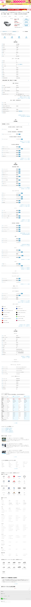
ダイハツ (3, 503)
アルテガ (3, 512)
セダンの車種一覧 (20, 64)
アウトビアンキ (11, 535)
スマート (24, 508)
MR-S (17, 466)
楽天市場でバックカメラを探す (26, 142)
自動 (27, 16)
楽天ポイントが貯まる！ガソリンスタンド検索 (24, 98)
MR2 (24, 466)
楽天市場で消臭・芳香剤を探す (26, 244)
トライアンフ (10, 530)
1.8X (13, 396)
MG (16, 530)
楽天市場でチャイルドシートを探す (25, 158)
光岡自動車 (10, 503)
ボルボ (10, 545)
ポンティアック (18, 517)
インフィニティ (11, 521)
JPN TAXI (3, 466)
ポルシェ (24, 509)
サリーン (17, 518)
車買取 (10, 16)
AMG (2, 508)
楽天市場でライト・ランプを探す (25, 259)
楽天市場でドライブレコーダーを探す (25, 141)
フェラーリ (24, 535)
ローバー (24, 526)
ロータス (17, 526)
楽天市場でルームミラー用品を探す (25, 267)
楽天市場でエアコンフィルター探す (25, 245)
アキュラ (24, 504)
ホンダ (17, 500)
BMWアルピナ (18, 508)
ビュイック (3, 517)
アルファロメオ (4, 535)
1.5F (7, 396)
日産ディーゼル (18, 503)
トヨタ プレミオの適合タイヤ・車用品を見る (7, 430)
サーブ (3, 545)
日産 (9, 500)
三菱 (24, 500)
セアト (10, 555)
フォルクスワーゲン (18, 509)
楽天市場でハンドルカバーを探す (25, 188)
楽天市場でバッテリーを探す (26, 357)
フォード (10, 517)
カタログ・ (4, 16)
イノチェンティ (11, 538)
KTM (16, 555)
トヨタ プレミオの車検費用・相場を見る (6, 429)
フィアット (17, 535)
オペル (10, 509)
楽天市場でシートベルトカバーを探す (25, 159)
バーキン (3, 555)
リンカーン (3, 518)
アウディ (3, 509)
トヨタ (3, 500)
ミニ (24, 530)
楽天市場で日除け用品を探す (26, 234)
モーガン (3, 529)
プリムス (24, 518)
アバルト (3, 538)
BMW (9, 508)
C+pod (3, 463)
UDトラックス (11, 504)
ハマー (3, 521)
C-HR (9, 463)
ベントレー (3, 526)
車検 (15, 16)
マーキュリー (25, 517)
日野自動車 (24, 503)
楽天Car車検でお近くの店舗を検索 (25, 116)
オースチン (24, 529)
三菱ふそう (3, 504)
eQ (16, 463)
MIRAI (10, 466)
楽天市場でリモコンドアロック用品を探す (24, 187)
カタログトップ (5, 31)
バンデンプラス (11, 529)
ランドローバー (11, 526)
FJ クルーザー (25, 463)
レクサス (17, 504)
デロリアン (10, 518)
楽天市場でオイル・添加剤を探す (25, 356)
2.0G (24, 396)
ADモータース (3, 550)
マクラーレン (18, 529)
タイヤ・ (21, 16)
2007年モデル (14, 31)
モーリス (3, 530)
